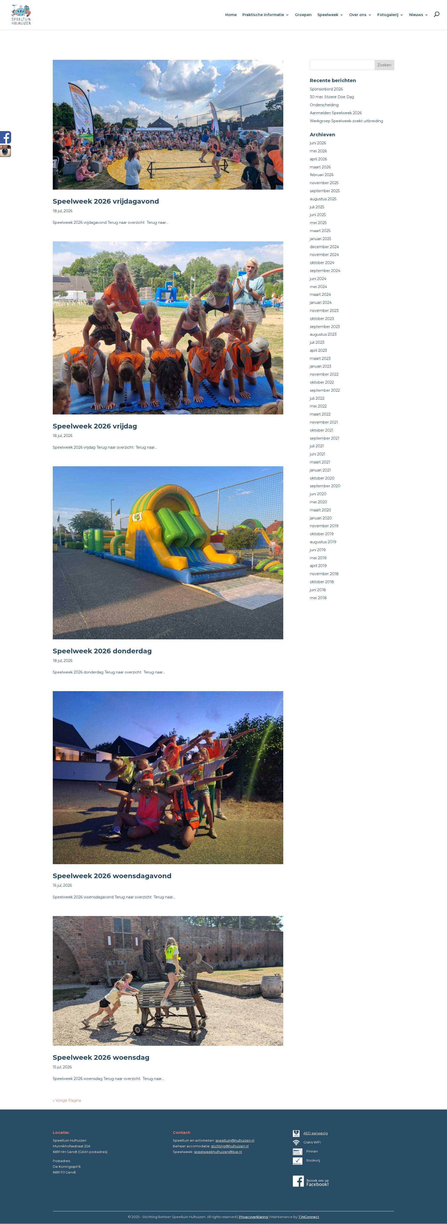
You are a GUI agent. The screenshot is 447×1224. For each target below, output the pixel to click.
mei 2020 (318, 502)
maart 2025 (320, 230)
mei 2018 (318, 598)
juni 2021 (317, 454)
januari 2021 (320, 470)
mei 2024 (318, 286)
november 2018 (324, 573)
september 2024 (325, 270)
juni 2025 (318, 214)
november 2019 (324, 526)
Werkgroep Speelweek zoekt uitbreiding (346, 121)
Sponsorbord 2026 (326, 89)
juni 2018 (318, 590)
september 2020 (325, 486)
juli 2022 (317, 398)
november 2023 (324, 310)
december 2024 (324, 247)
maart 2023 (320, 358)
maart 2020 (320, 510)
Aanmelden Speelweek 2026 (336, 113)
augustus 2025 (323, 199)
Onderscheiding (324, 105)
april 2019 (318, 565)
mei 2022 (318, 406)
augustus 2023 (323, 334)
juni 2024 (318, 278)
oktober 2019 (322, 534)
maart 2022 (320, 414)
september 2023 (325, 326)
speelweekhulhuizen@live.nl (218, 1152)
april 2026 (318, 159)
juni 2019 (318, 550)
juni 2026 (318, 143)
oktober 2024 (322, 262)
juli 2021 (317, 446)
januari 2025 (320, 239)
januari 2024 (321, 302)
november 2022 (324, 374)
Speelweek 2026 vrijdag (95, 426)
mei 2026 (318, 151)
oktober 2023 (322, 318)
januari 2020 (321, 518)
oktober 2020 (322, 478)
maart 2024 (320, 294)
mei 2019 (318, 558)
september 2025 (325, 191)
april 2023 (318, 350)
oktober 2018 (322, 581)
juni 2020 (318, 494)
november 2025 (324, 183)
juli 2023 (317, 342)
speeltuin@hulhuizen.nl (234, 1140)
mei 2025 (318, 222)
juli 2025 (317, 207)
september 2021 (324, 438)
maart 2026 (320, 167)
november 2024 (324, 254)
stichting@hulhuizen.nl (230, 1146)
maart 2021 (320, 462)
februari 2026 (321, 175)
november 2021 (324, 422)
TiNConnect (308, 1217)
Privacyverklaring (253, 1217)
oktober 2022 (322, 382)
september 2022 (325, 390)
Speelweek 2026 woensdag (101, 1057)
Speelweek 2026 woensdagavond (112, 876)
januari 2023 (320, 366)
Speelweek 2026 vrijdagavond (106, 201)
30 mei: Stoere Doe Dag (332, 97)
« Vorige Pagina (67, 1100)
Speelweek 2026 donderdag (102, 651)
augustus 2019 (323, 542)
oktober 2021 (321, 430)
